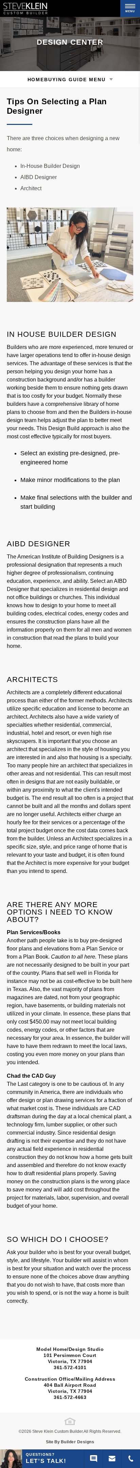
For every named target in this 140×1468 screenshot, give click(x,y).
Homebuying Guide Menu (67, 79)
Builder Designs (77, 1442)
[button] (112, 1458)
